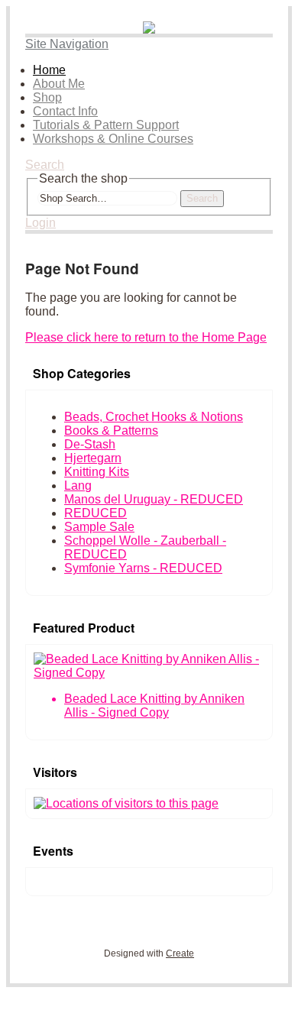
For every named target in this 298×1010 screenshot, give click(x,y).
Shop (47, 97)
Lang (78, 485)
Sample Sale (99, 526)
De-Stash (89, 444)
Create (180, 953)
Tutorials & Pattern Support (106, 124)
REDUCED (95, 513)
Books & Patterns (111, 430)
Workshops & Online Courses (113, 138)
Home (49, 69)
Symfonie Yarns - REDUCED (143, 568)
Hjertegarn (92, 458)
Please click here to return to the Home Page (146, 337)
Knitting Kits (96, 471)
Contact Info (65, 111)
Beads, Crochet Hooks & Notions (153, 416)
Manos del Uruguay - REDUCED (153, 499)
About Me (59, 83)
